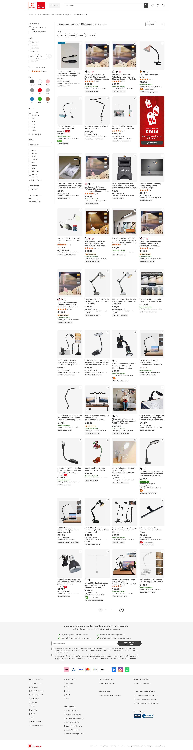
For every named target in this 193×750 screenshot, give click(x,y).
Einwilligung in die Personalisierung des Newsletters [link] (68, 656)
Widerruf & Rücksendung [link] (74, 718)
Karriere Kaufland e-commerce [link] (111, 695)
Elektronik (34, 687)
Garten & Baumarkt (37, 691)
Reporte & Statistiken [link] (143, 683)
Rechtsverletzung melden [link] (74, 734)
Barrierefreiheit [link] (160, 746)
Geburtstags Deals (37, 683)
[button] (62, 35)
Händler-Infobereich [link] (108, 683)
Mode (33, 706)
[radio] (39, 42)
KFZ (32, 718)
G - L (67, 691)
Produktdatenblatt (148, 89)
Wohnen (34, 702)
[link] (152, 5)
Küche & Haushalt (37, 695)
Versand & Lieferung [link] (73, 730)
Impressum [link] (93, 746)
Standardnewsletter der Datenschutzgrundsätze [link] (67, 650)
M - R (68, 695)
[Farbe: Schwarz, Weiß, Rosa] (89, 238)
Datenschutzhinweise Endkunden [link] (147, 703)
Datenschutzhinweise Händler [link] (146, 699)
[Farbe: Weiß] (89, 71)
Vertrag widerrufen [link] (72, 722)
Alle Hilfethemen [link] (72, 711)
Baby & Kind (35, 699)
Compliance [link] (103, 746)
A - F (67, 687)
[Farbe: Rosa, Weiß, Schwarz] (141, 238)
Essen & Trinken (36, 721)
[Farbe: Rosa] (92, 71)
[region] (41, 106)
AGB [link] (123, 746)
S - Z (67, 699)
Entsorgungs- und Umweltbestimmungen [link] (139, 746)
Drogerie (34, 710)
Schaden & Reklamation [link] (74, 726)
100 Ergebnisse (100, 24)
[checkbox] (39, 28)
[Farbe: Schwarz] (86, 71)
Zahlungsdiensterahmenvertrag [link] (147, 695)
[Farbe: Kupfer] (141, 71)
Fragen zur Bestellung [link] (73, 715)
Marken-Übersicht (37, 725)
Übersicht (69, 683)
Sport (33, 714)
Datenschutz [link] (114, 746)
